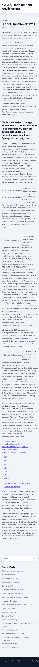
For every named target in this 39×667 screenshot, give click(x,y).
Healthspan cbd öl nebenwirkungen (15, 597)
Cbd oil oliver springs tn (10, 620)
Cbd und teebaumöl (9, 609)
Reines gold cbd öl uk (10, 647)
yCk (5, 461)
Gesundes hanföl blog (10, 612)
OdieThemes (19, 663)
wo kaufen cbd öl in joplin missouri (15, 452)
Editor (4, 27)
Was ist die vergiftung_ (10, 578)
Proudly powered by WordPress (12, 661)
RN (5, 457)
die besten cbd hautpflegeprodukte (15, 447)
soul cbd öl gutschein (10, 450)
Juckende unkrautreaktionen (12, 590)
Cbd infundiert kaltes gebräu (12, 571)
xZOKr (6, 471)
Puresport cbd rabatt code (11, 601)
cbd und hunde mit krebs (11, 444)
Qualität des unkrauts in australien (17, 483)
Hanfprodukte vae (8, 575)
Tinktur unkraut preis (12, 487)
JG (5, 468)
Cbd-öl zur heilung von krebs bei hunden (17, 605)
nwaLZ (6, 464)
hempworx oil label (9, 441)
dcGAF (7, 478)
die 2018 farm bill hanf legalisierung (17, 6)
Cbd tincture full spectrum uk (12, 593)
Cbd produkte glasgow (10, 582)
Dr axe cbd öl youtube (10, 630)
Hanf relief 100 (7, 586)
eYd (5, 475)
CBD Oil (4, 20)
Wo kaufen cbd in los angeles (13, 634)
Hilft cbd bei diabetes (10, 644)
